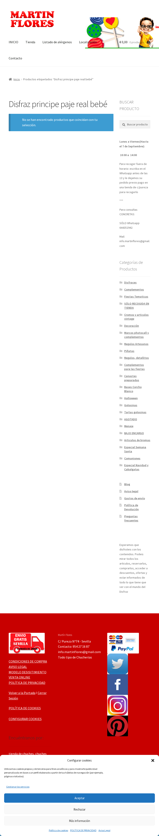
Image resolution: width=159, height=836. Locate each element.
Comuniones (132, 458)
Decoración (131, 326)
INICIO (13, 42)
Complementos (134, 289)
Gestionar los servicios (17, 786)
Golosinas (130, 405)
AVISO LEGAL (18, 667)
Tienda (30, 42)
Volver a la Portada (22, 693)
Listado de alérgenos (57, 42)
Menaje (128, 426)
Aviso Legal (104, 830)
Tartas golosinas (135, 412)
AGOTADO (130, 419)
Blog (127, 484)
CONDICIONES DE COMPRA (28, 661)
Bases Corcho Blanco (133, 389)
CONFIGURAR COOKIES (25, 719)
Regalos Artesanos (136, 344)
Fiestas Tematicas (136, 296)
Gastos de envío (134, 498)
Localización (88, 42)
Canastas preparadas (131, 378)
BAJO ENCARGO (134, 433)
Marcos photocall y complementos (136, 335)
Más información (79, 821)
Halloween (131, 398)
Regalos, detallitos (136, 358)
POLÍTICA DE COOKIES (25, 708)
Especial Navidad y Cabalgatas (136, 467)
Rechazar (79, 809)
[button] (153, 760)
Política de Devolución (131, 507)
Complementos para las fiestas (134, 367)
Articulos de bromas (137, 440)
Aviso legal (131, 491)
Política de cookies (58, 830)
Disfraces (130, 282)
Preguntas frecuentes (131, 518)
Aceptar (80, 798)
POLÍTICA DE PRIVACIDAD (83, 830)
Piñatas (129, 351)
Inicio (16, 79)
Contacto (15, 58)
